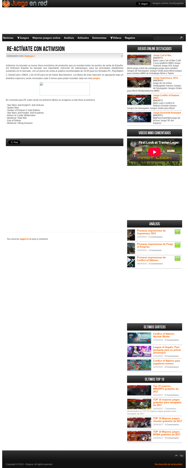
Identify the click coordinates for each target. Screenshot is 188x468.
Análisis (69, 37)
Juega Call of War (162, 55)
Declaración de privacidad (168, 464)
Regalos (130, 37)
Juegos (24, 37)
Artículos (83, 37)
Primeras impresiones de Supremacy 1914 (151, 232)
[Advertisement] (64, 183)
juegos (96, 78)
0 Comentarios (156, 237)
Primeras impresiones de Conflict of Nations (151, 259)
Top (181, 455)
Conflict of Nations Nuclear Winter (163, 335)
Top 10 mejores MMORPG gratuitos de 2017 (165, 389)
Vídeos (117, 37)
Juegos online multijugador (168, 3)
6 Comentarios (172, 395)
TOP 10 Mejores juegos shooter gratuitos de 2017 (167, 420)
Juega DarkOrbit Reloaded (167, 113)
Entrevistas (99, 37)
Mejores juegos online (46, 37)
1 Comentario (155, 250)
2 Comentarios (156, 264)
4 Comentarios (172, 438)
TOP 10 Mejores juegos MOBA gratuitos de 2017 (166, 433)
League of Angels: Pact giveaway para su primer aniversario (167, 350)
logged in (24, 239)
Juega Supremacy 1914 (165, 78)
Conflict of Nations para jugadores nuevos (166, 362)
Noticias (8, 37)
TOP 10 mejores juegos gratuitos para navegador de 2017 (167, 402)
